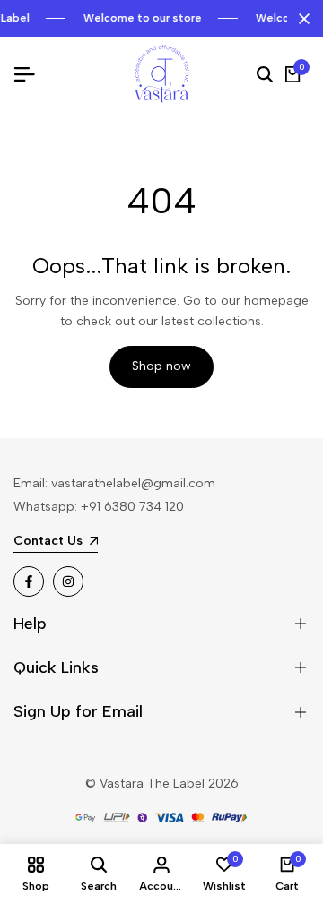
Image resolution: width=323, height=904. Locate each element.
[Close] (301, 19)
